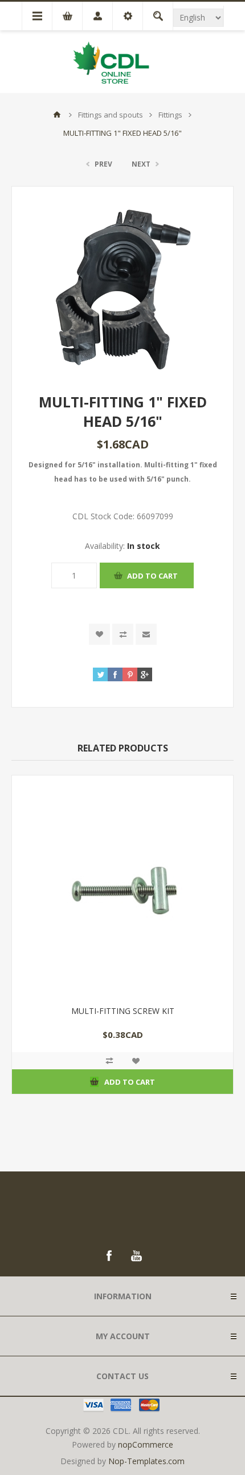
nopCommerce (145, 1444)
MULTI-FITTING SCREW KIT (122, 1010)
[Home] (57, 115)
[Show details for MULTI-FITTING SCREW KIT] (122, 886)
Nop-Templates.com (146, 1461)
